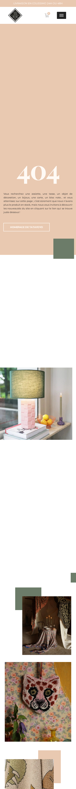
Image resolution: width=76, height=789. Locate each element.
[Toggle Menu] (61, 15)
